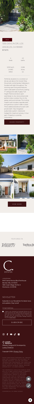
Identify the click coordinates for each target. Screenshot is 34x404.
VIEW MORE (17, 204)
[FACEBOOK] (7, 334)
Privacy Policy (12, 317)
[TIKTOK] (15, 334)
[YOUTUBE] (11, 334)
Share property (17, 122)
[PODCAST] (18, 334)
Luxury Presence (8, 347)
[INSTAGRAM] (3, 334)
